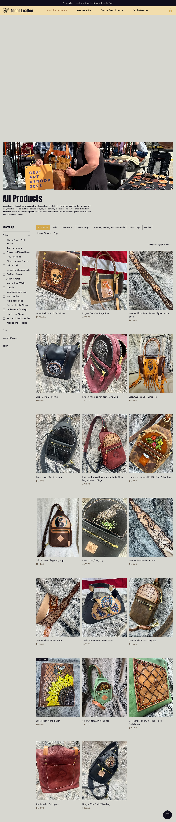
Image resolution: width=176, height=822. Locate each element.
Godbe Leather (22, 11)
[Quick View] (58, 280)
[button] (170, 10)
